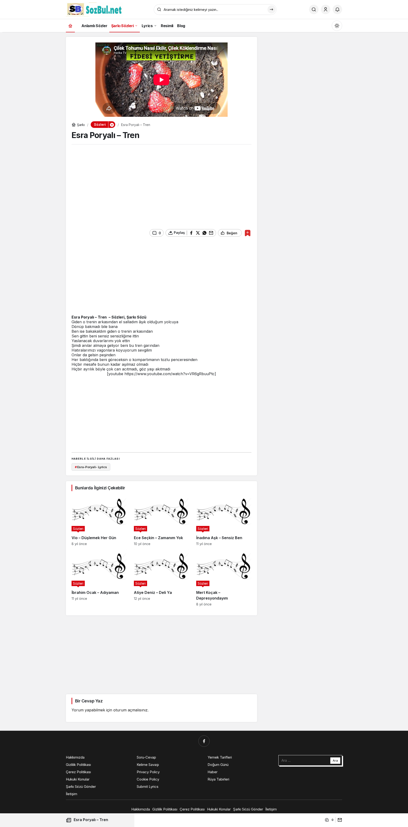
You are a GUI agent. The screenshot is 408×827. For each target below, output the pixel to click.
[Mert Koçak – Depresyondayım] (223, 577)
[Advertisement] (161, 185)
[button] (111, 124)
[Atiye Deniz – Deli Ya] (161, 577)
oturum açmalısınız (130, 710)
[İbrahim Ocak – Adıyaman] (99, 577)
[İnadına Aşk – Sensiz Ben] (223, 520)
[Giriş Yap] (325, 9)
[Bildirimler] (337, 9)
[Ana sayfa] (70, 25)
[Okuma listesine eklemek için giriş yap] (247, 233)
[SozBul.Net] (94, 9)
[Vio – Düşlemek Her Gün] (99, 520)
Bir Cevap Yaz (88, 700)
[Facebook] (204, 741)
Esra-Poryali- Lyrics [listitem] (91, 467)
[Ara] (314, 9)
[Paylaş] (338, 820)
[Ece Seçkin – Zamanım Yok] (161, 520)
